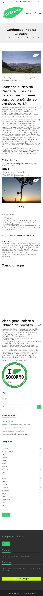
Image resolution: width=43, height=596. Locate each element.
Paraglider (10, 80)
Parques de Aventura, (11, 338)
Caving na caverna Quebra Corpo (13, 428)
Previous (5, 190)
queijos (4, 494)
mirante (4, 399)
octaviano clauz (16, 78)
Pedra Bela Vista (7, 422)
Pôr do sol (14, 38)
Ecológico (5, 463)
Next (38, 190)
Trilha (3, 506)
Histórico (5, 469)
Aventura (5, 448)
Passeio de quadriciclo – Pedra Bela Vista (15, 434)
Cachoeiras (5, 454)
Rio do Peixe (6, 500)
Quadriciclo (5, 491)
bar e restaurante (7, 451)
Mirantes (23, 336)
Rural (3, 503)
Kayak (4, 472)
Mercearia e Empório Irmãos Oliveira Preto (16, 425)
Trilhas (15, 336)
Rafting (11, 334)
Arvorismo (19, 334)
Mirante (4, 80)
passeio (4, 485)
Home (6, 38)
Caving (4, 460)
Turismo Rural (8, 340)
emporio (4, 466)
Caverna (4, 457)
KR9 (3, 475)
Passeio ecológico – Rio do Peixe (13, 431)
